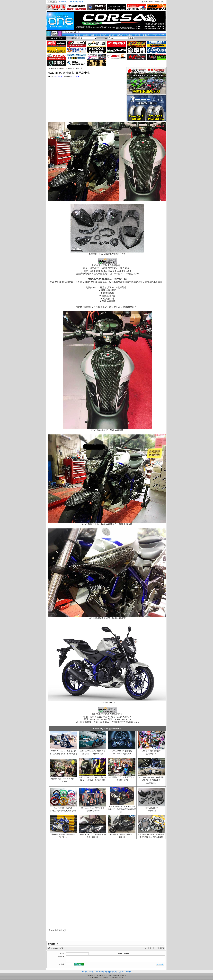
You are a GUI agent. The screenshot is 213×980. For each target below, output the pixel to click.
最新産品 (103, 35)
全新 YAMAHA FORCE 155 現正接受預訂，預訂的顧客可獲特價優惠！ (122, 809)
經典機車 (129, 35)
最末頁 (161, 948)
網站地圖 (129, 972)
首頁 (49, 68)
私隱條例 (92, 972)
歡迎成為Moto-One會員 (152, 2)
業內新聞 (137, 35)
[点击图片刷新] (79, 964)
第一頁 (147, 948)
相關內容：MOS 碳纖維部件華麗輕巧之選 (107, 254)
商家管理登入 (63, 2)
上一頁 (152, 948)
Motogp (154, 35)
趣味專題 (146, 35)
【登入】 (163, 2)
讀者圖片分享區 (56, 38)
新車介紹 (94, 35)
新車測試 (86, 35)
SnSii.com (122, 975)
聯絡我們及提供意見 (76, 2)
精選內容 (120, 35)
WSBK (162, 35)
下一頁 (157, 948)
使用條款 (85, 972)
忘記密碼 (121, 972)
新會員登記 (113, 972)
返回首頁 (77, 35)
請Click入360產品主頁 (72, 32)
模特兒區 (112, 35)
